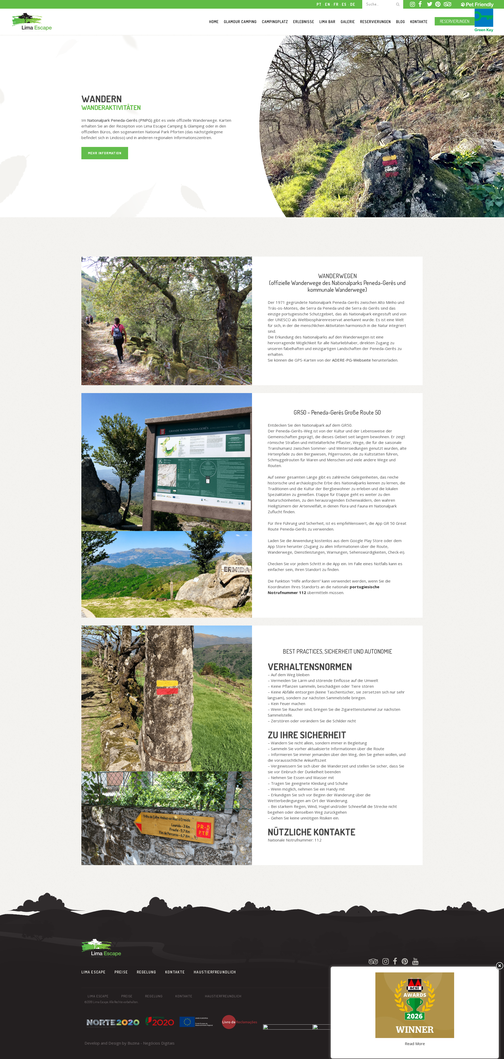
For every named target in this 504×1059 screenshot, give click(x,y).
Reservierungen (454, 21)
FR (336, 4)
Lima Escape (93, 972)
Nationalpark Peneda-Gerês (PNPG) (119, 120)
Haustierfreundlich (215, 972)
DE (352, 4)
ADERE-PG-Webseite (351, 360)
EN (327, 4)
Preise (121, 972)
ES (344, 4)
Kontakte (175, 972)
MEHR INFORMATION (105, 153)
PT (319, 4)
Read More (415, 1043)
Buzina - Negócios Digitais (151, 1043)
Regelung (146, 972)
